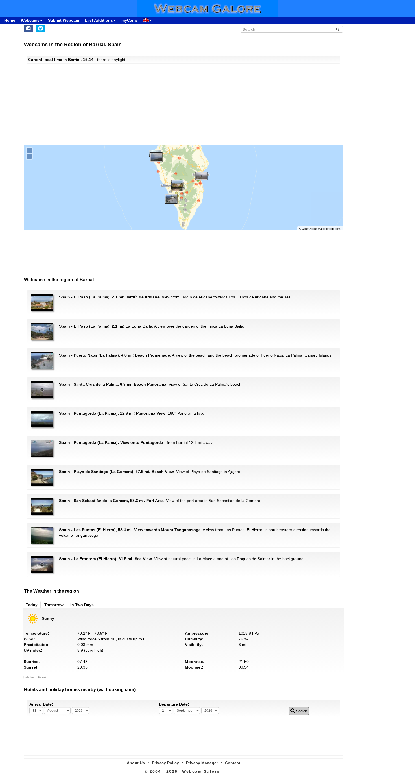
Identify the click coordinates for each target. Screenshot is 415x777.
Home (9, 20)
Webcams (30, 20)
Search (301, 711)
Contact (232, 763)
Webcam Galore (201, 771)
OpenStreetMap (313, 228)
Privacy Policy (165, 763)
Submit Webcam (63, 20)
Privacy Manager (202, 763)
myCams (129, 20)
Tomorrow (54, 605)
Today (32, 605)
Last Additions (99, 20)
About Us (136, 763)
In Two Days (82, 605)
